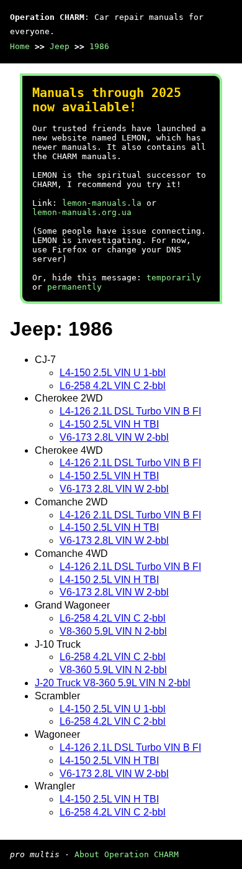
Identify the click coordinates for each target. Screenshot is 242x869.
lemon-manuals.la (101, 203)
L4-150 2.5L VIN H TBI (109, 424)
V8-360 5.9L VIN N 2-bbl (113, 631)
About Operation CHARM (126, 854)
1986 (99, 46)
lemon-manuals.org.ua (82, 212)
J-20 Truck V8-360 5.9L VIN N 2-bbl (112, 683)
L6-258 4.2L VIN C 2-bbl (113, 385)
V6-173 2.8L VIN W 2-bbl (114, 437)
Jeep (59, 46)
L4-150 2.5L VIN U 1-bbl (113, 372)
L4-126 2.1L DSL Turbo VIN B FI (130, 411)
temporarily (173, 277)
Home (20, 46)
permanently (74, 287)
